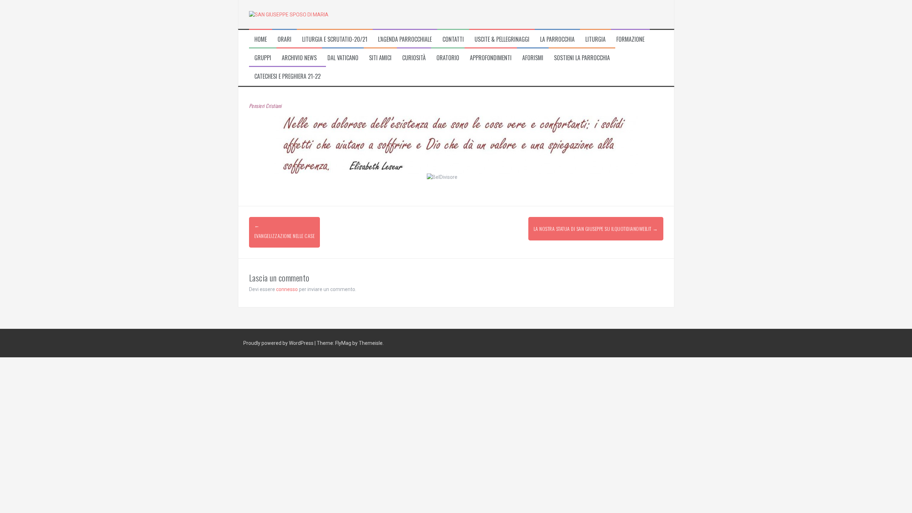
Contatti (453, 39)
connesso (287, 289)
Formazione (630, 39)
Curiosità (414, 58)
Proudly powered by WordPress (279, 343)
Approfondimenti (491, 58)
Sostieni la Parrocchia (582, 58)
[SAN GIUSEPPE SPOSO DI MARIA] (288, 14)
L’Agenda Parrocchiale (405, 39)
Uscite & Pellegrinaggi (502, 39)
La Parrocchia (557, 39)
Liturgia (595, 39)
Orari (284, 39)
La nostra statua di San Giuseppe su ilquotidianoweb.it (596, 228)
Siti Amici (380, 58)
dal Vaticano (342, 58)
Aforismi (532, 58)
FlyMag (343, 343)
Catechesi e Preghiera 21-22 (287, 76)
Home (260, 39)
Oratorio (447, 58)
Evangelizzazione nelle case (284, 235)
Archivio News (299, 58)
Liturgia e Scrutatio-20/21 (334, 39)
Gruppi (262, 58)
